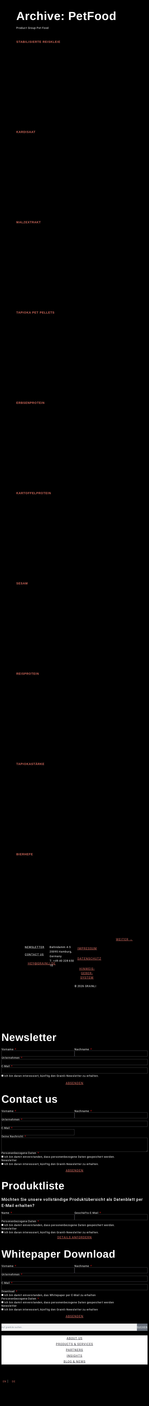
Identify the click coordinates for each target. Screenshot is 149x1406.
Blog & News (75, 1361)
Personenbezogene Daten (19, 1153)
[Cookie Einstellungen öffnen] (22, 1403)
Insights (74, 1356)
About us (75, 1338)
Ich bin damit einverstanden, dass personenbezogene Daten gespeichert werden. (59, 1156)
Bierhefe (24, 854)
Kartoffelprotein (33, 493)
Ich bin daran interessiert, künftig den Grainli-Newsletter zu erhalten (51, 1309)
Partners (74, 1350)
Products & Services (74, 1344)
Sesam (22, 583)
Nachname (82, 1049)
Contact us (34, 954)
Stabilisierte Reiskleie (38, 41)
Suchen (142, 1327)
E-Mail (6, 1066)
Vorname (7, 1049)
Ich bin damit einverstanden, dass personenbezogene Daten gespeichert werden (59, 1302)
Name (5, 1213)
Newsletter (34, 947)
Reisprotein (27, 673)
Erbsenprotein (30, 402)
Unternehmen (11, 1058)
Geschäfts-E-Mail (86, 1213)
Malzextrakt (28, 222)
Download (8, 1291)
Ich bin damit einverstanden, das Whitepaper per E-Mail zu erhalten (50, 1295)
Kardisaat (26, 132)
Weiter (124, 939)
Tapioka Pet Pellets (35, 312)
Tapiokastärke (30, 764)
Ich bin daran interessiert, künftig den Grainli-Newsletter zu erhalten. (51, 1075)
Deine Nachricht (12, 1136)
